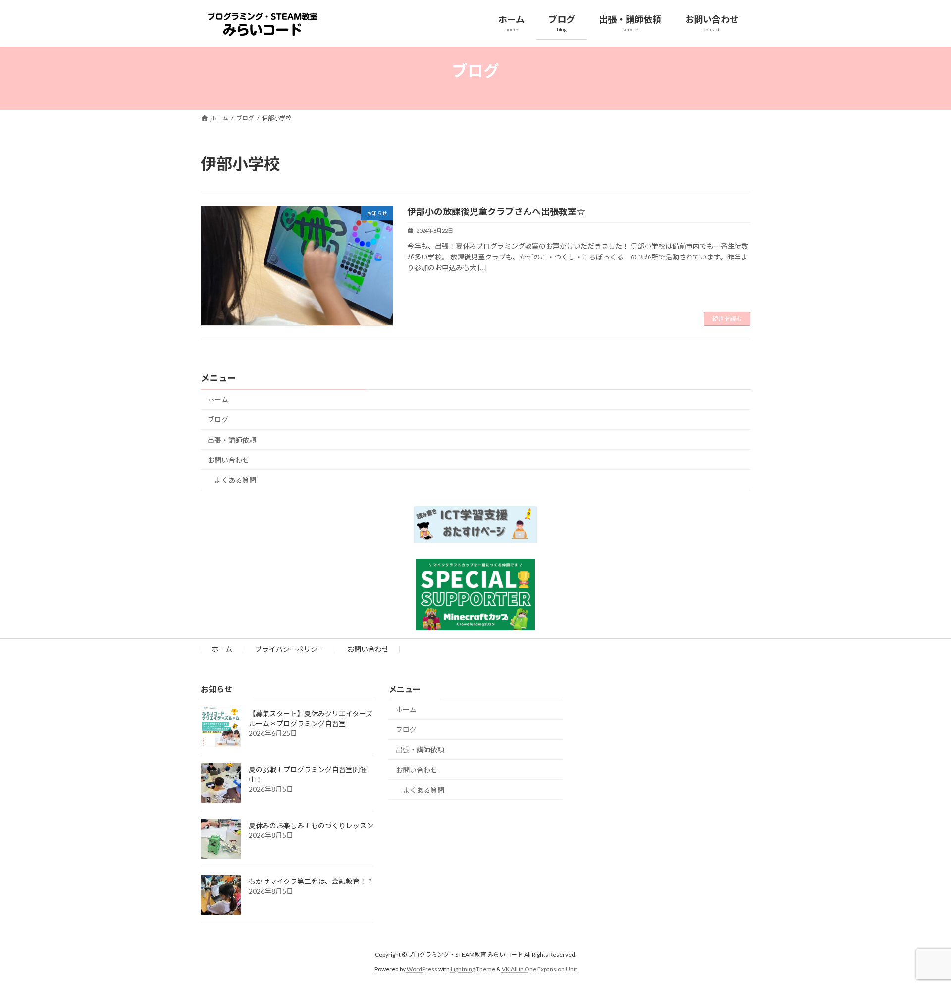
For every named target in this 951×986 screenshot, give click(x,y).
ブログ (218, 419)
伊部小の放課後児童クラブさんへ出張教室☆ (496, 211)
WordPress (422, 969)
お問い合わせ (228, 460)
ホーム (218, 399)
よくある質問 (235, 480)
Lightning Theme (473, 969)
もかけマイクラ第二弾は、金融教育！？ (311, 881)
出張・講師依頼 (232, 440)
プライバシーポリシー (289, 649)
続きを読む (727, 318)
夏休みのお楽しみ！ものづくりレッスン (311, 825)
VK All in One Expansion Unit (539, 969)
